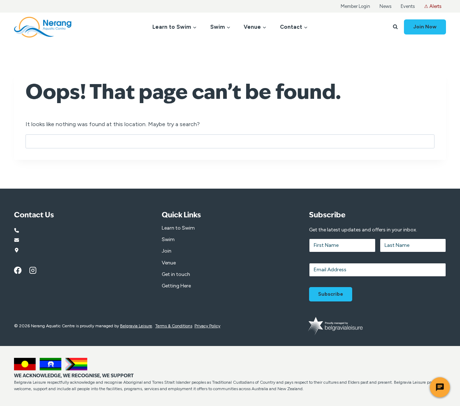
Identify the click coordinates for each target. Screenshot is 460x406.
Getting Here (176, 286)
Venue (169, 263)
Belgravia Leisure (136, 325)
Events (408, 6)
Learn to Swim (178, 228)
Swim (168, 239)
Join (166, 251)
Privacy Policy (207, 325)
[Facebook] (21, 270)
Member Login (355, 6)
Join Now (425, 27)
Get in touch (176, 274)
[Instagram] (36, 270)
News (385, 6)
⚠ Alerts (432, 6)
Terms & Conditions (173, 325)
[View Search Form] (395, 27)
